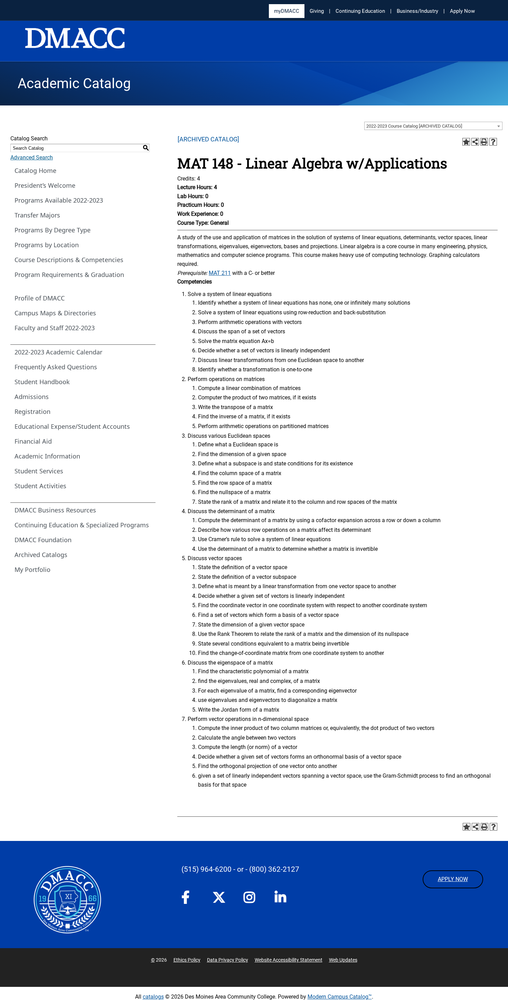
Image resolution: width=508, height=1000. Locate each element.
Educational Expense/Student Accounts (72, 426)
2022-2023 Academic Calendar (58, 352)
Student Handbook (42, 382)
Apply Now (462, 11)
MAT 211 (220, 273)
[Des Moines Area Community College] (75, 41)
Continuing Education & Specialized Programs (82, 525)
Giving (317, 11)
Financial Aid (33, 441)
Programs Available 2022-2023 (59, 200)
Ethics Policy (186, 960)
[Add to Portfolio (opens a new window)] (466, 142)
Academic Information (47, 456)
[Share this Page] (475, 142)
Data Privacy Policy (227, 960)
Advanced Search (31, 157)
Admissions (32, 396)
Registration (32, 411)
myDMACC (286, 11)
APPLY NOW (453, 879)
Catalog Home (35, 170)
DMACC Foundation (43, 540)
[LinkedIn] (283, 899)
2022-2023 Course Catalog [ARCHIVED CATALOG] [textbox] (414, 126)
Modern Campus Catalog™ (340, 996)
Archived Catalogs (41, 554)
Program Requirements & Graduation (69, 274)
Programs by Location (47, 245)
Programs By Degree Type (53, 230)
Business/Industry (417, 11)
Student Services (39, 471)
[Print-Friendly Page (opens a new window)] (484, 142)
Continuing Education (360, 11)
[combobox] (433, 126)
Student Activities (40, 486)
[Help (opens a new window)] (493, 142)
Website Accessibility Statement (288, 960)
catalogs (153, 996)
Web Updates (343, 960)
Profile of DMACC (40, 298)
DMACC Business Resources (55, 510)
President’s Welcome (45, 185)
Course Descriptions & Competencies (69, 260)
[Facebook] (190, 899)
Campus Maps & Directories (55, 313)
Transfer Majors (37, 215)
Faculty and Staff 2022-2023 (55, 328)
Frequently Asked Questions (56, 367)
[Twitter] (221, 897)
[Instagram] (252, 899)
